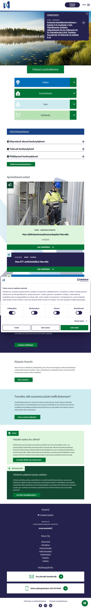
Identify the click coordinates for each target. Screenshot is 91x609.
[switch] (34, 312)
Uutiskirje (45, 561)
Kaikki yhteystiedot (45, 551)
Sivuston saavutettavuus (58, 601)
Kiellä (16, 328)
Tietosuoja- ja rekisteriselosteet (35, 601)
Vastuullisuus (17, 468)
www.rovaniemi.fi (45, 528)
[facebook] (40, 605)
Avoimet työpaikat (45, 548)
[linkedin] (50, 605)
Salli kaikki (74, 328)
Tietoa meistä (45, 542)
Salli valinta (45, 328)
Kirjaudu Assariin (72, 5)
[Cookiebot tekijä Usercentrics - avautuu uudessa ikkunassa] (78, 280)
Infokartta (45, 558)
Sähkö (14, 433)
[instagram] (45, 605)
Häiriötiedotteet (45, 554)
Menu (84, 5)
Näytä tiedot (79, 321)
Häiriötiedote (53, 15)
